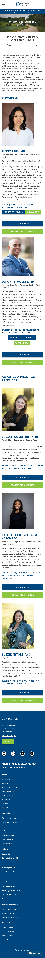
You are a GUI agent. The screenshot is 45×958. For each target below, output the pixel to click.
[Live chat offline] (35, 953)
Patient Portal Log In (9, 736)
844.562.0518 (11, 726)
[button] (3, 4)
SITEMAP (26, 950)
